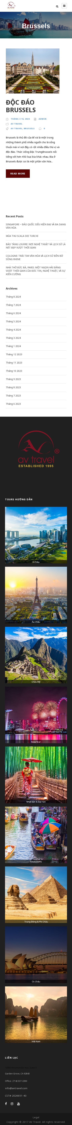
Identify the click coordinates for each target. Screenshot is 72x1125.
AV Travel (16, 123)
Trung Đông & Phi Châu (36, 921)
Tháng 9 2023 (13, 379)
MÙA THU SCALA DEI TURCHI (22, 236)
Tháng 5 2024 (13, 321)
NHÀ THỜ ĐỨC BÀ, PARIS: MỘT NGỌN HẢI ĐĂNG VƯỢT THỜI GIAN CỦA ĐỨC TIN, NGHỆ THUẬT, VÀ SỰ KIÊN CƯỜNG (35, 271)
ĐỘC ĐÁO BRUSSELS (21, 106)
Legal (36, 1117)
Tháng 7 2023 (13, 395)
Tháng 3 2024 (13, 337)
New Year (36, 741)
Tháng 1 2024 (13, 346)
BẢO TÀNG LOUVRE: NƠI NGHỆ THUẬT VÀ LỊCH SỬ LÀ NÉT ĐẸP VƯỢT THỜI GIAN (35, 246)
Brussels (29, 128)
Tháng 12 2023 (14, 354)
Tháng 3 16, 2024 (20, 119)
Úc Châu (36, 981)
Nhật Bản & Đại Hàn (36, 801)
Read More (17, 173)
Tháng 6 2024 (13, 313)
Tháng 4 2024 (13, 329)
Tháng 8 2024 (13, 296)
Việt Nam (36, 1041)
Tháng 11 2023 (14, 362)
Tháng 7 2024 (13, 304)
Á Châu (36, 562)
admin (43, 119)
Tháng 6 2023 (13, 403)
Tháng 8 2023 (13, 387)
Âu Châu (36, 621)
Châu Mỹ (36, 681)
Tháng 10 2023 (14, 370)
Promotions (36, 861)
